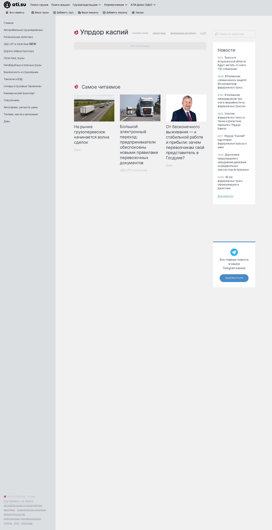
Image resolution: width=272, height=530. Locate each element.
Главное (9, 22)
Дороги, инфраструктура (19, 51)
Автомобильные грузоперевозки (23, 29)
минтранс (9, 509)
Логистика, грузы (14, 58)
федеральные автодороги (183, 33)
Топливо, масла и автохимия (21, 114)
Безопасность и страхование (21, 72)
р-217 (203, 33)
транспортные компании (31, 509)
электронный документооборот (22, 518)
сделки (8, 522)
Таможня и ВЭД (13, 79)
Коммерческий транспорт (19, 93)
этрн (16, 522)
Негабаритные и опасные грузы (22, 65)
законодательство (14, 514)
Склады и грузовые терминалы (22, 86)
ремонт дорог (159, 33)
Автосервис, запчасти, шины (21, 107)
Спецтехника (11, 100)
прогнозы (26, 522)
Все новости (225, 196)
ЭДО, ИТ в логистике (16, 43)
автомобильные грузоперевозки (23, 505)
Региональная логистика (18, 36)
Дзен (7, 121)
